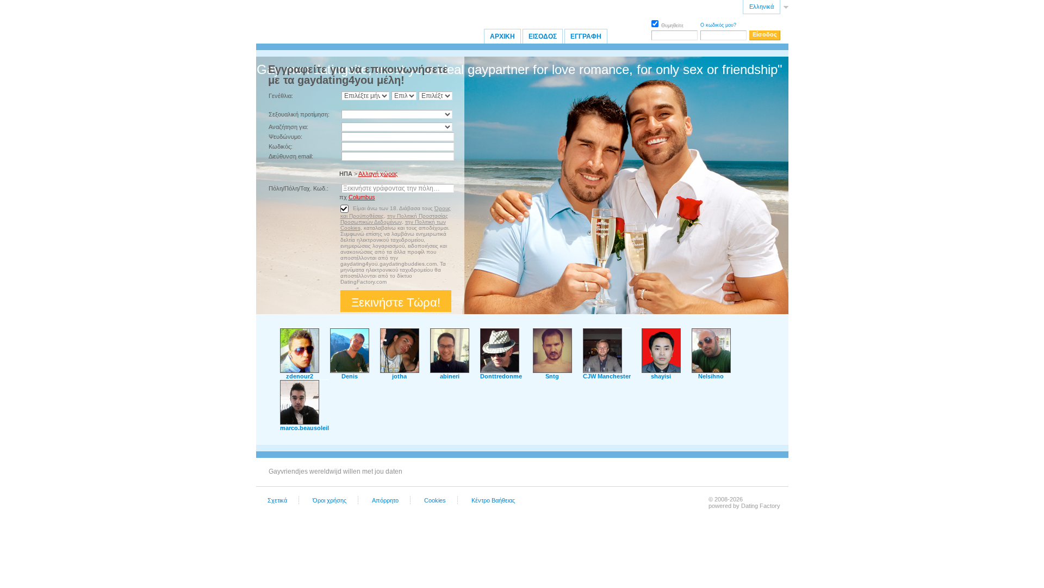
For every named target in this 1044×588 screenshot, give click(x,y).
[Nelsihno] (711, 370)
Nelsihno (711, 376)
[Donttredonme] (499, 370)
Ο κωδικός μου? (718, 25)
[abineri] (449, 370)
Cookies (435, 500)
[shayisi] (661, 370)
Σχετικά (277, 500)
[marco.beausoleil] (299, 422)
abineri (449, 376)
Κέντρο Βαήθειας (493, 500)
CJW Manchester (607, 376)
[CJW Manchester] (602, 370)
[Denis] (349, 370)
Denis (349, 376)
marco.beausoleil (304, 428)
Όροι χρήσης (329, 500)
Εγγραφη (585, 36)
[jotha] (399, 370)
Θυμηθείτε (672, 25)
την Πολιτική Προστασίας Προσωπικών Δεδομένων (394, 219)
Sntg (552, 376)
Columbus (362, 197)
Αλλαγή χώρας (377, 173)
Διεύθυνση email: (291, 156)
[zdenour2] (299, 370)
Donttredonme (501, 376)
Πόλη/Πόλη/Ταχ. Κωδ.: (298, 188)
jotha (399, 376)
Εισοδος (543, 36)
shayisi (661, 376)
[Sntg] (552, 370)
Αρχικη (502, 36)
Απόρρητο (385, 500)
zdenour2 (299, 376)
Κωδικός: (281, 146)
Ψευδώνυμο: (285, 136)
